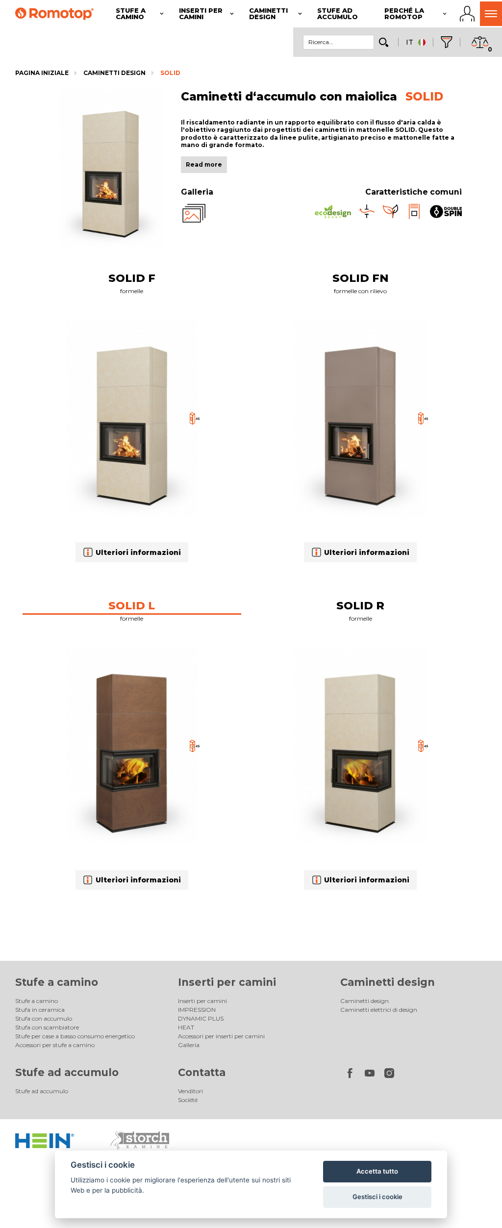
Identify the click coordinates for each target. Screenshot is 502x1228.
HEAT (186, 1027)
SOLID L (131, 605)
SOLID (170, 72)
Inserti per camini (227, 982)
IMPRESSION (197, 1009)
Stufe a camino (56, 982)
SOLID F (131, 278)
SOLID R (360, 605)
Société (188, 1099)
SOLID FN (360, 278)
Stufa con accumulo (43, 1018)
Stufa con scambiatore (47, 1027)
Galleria (189, 1045)
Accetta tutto (377, 1171)
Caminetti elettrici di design (378, 1009)
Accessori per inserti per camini (221, 1036)
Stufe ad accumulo (67, 1072)
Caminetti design (114, 72)
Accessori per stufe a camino (55, 1045)
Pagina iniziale (42, 72)
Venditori (190, 1091)
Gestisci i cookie (377, 1197)
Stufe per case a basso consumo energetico (75, 1036)
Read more (204, 164)
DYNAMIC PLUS (201, 1018)
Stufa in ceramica (40, 1009)
